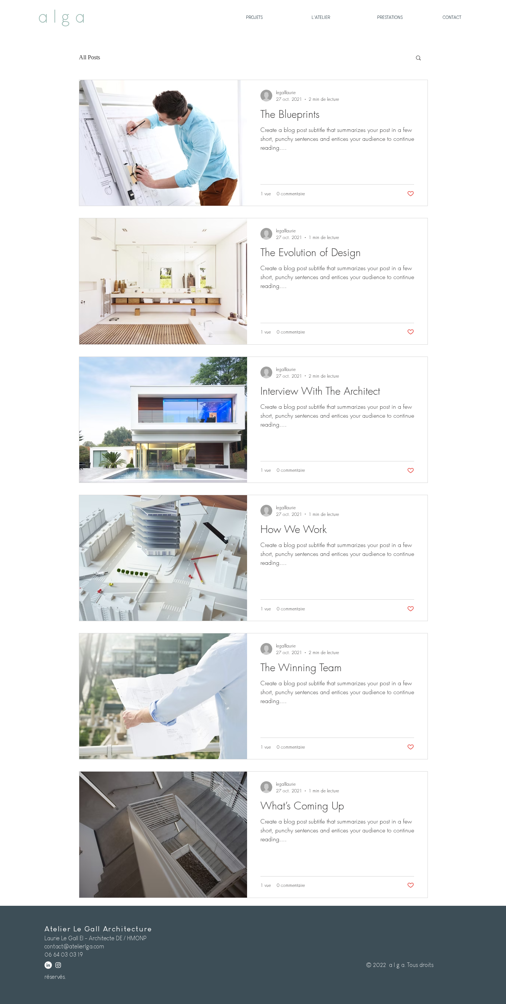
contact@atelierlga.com (74, 946)
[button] (418, 58)
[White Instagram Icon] (58, 965)
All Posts (89, 57)
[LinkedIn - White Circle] (48, 965)
